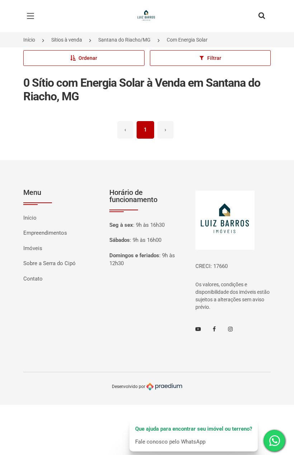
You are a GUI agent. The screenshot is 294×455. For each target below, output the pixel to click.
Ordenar (88, 58)
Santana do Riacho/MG (124, 40)
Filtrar (214, 58)
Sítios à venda (66, 40)
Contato (33, 279)
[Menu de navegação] (32, 16)
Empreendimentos (45, 233)
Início (29, 40)
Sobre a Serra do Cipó (49, 263)
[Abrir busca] (262, 16)
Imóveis (32, 248)
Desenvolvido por (129, 386)
